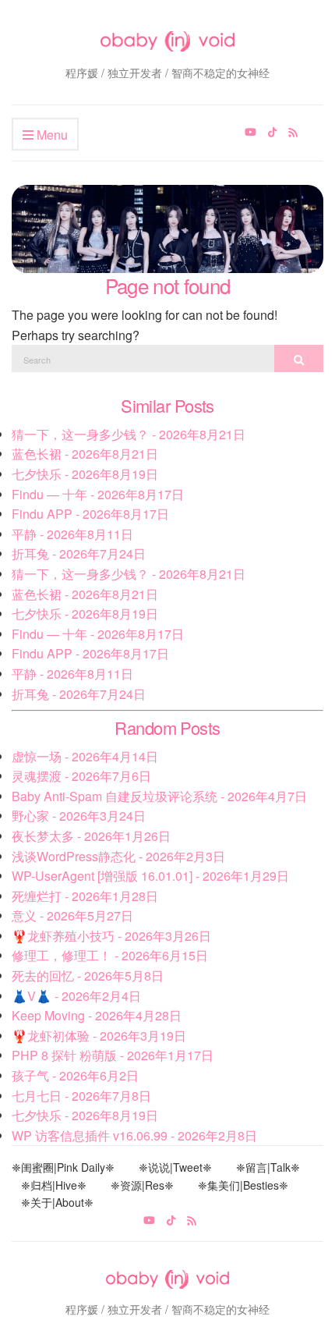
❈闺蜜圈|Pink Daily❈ (63, 1167)
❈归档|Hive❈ (53, 1185)
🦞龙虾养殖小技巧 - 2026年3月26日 (111, 936)
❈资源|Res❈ (142, 1185)
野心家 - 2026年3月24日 (79, 816)
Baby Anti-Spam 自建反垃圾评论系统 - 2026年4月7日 (159, 796)
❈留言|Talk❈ (268, 1167)
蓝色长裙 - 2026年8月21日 (85, 454)
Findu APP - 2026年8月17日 (90, 514)
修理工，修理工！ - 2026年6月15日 (110, 955)
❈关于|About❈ (57, 1202)
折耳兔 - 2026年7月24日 (79, 553)
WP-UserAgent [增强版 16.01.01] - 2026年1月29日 (150, 876)
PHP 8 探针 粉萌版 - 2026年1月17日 (112, 1055)
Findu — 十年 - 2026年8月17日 (98, 494)
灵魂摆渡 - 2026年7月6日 (81, 776)
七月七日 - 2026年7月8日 (81, 1096)
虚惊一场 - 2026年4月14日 (85, 756)
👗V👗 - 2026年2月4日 (76, 996)
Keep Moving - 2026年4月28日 (97, 1015)
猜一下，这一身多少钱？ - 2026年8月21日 (128, 434)
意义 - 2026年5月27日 (72, 915)
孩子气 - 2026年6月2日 (75, 1075)
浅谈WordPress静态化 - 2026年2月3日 (118, 856)
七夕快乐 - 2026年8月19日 (85, 474)
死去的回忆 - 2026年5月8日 (88, 975)
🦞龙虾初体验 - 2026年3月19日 (99, 1036)
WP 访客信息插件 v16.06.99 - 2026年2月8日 (134, 1135)
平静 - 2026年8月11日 (72, 534)
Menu (51, 135)
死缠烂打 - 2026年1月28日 (85, 896)
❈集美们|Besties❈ (243, 1185)
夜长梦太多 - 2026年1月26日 (91, 836)
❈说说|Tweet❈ (175, 1167)
